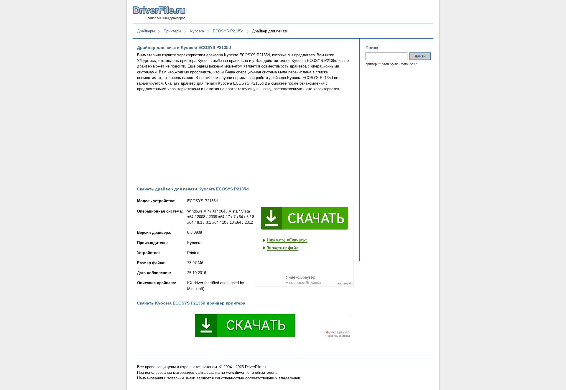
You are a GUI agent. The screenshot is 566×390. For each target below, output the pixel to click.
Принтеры (172, 31)
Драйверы (146, 31)
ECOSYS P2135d (228, 31)
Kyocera (197, 31)
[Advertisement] (245, 139)
